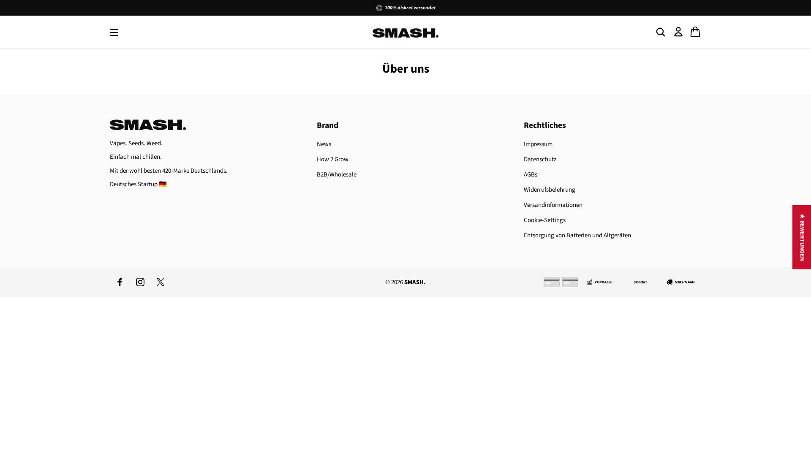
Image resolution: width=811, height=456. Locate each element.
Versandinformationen (553, 205)
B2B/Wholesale (337, 174)
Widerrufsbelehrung (549, 189)
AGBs (530, 174)
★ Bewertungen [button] (802, 237)
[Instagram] (140, 282)
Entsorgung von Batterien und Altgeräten (577, 235)
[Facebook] (120, 282)
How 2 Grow (332, 159)
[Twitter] (160, 282)
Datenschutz (540, 159)
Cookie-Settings (545, 220)
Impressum (538, 144)
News (324, 144)
